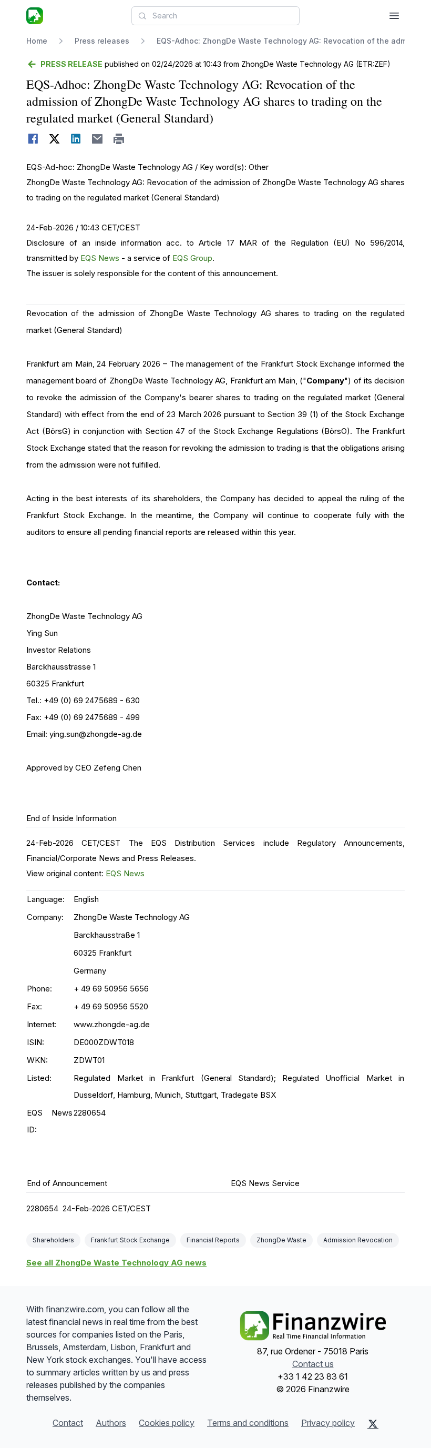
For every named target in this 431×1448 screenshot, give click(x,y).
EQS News (99, 258)
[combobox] (215, 15)
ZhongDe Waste (281, 1240)
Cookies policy (166, 1422)
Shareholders (53, 1240)
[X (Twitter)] (372, 1423)
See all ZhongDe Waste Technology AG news (116, 1263)
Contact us (313, 1364)
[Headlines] (34, 15)
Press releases (102, 40)
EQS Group (192, 258)
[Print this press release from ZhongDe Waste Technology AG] (119, 138)
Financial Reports (213, 1240)
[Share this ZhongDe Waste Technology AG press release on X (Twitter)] (54, 138)
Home (36, 40)
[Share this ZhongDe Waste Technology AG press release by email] (97, 138)
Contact (68, 1422)
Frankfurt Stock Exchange (130, 1240)
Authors (111, 1422)
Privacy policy (328, 1422)
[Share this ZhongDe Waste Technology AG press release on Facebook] (32, 138)
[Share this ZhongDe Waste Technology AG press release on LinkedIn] (76, 138)
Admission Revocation (358, 1240)
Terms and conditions (248, 1422)
